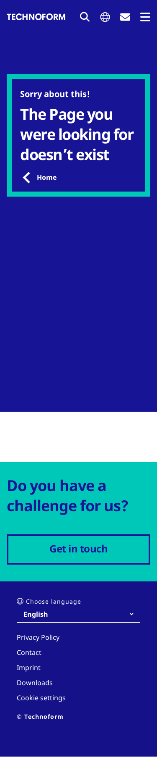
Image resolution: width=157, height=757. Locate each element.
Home (47, 177)
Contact (29, 652)
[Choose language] (105, 17)
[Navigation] (145, 17)
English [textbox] (35, 614)
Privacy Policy (38, 637)
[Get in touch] (125, 17)
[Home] (36, 16)
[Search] (85, 17)
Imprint (29, 667)
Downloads (35, 682)
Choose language (53, 601)
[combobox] (81, 614)
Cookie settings (41, 697)
